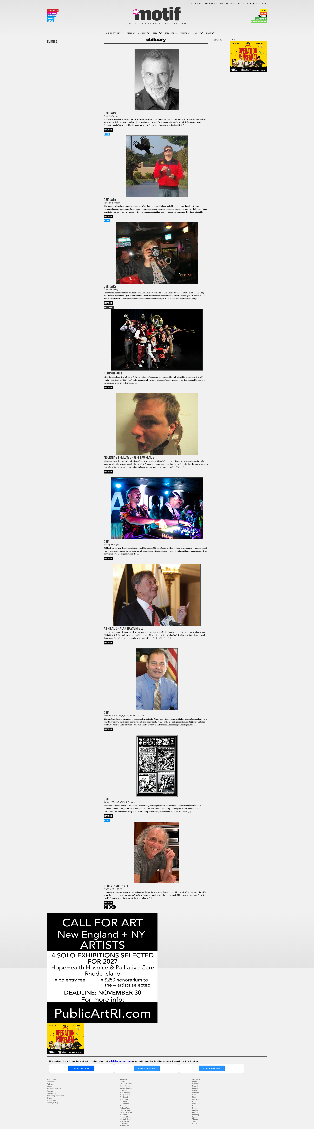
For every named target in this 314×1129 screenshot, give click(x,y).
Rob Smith (123, 1115)
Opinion (52, 16)
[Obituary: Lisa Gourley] (157, 250)
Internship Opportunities (56, 1096)
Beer (263, 13)
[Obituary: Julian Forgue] (157, 163)
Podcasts (169, 33)
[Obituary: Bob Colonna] (157, 78)
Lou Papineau (125, 1104)
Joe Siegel (124, 1097)
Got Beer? (196, 1104)
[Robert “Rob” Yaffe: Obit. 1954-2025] (157, 849)
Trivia (194, 1121)
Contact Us (51, 1093)
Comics (196, 33)
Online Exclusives (114, 33)
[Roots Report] (157, 337)
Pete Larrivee (125, 1110)
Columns (142, 33)
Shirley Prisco (125, 1119)
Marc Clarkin (125, 1106)
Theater (52, 13)
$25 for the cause (211, 1068)
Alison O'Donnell (126, 1084)
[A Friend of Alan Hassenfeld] (157, 592)
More (208, 33)
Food (263, 11)
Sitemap (50, 1098)
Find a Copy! (223, 3)
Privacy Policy (52, 1103)
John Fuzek (124, 1099)
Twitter (254, 3)
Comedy (195, 1086)
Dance (194, 1090)
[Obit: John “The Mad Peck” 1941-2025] (157, 763)
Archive (245, 3)
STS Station (124, 1121)
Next (114, 907)
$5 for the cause (81, 1068)
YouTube (262, 3)
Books (194, 1081)
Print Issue (235, 3)
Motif (157, 14)
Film (194, 1097)
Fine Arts (53, 11)
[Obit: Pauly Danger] (157, 505)
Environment (258, 22)
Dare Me (195, 1093)
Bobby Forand (125, 1086)
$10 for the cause (146, 1068)
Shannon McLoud (126, 1117)
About (49, 1086)
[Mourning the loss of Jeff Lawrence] (157, 421)
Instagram (257, 3)
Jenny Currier (125, 1095)
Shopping (195, 1115)
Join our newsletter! (198, 3)
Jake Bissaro (125, 1093)
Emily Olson (124, 1090)
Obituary (108, 47)
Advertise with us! (54, 1089)
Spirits (262, 16)
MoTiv (194, 1123)
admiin (122, 1081)
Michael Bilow (125, 1126)
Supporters (51, 1100)
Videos (155, 33)
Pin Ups (195, 1112)
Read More (108, 130)
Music (51, 18)
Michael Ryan (125, 1108)
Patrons (213, 3)
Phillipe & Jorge (126, 1112)
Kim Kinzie (123, 1101)
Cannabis (261, 19)
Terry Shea (124, 1123)
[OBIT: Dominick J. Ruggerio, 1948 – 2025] (157, 676)
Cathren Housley (126, 1088)
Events (183, 33)
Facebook (251, 3)
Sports (194, 1117)
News (50, 21)
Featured (108, 307)
